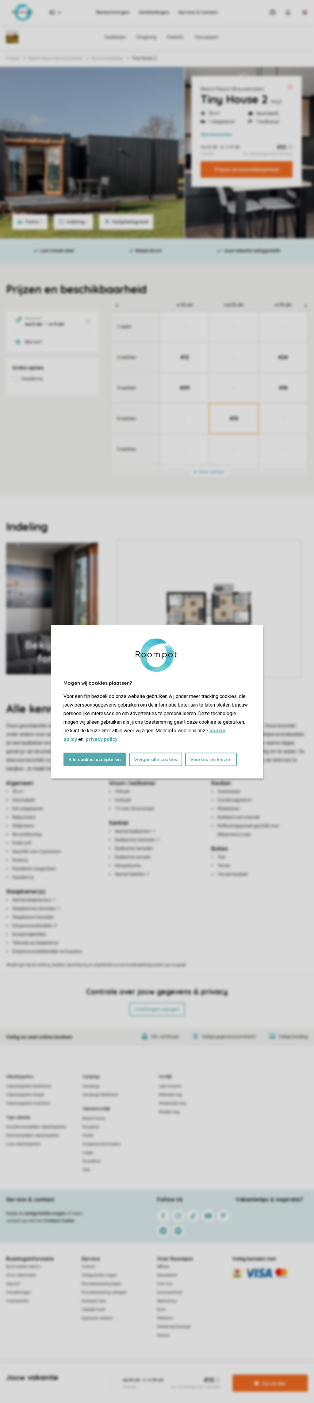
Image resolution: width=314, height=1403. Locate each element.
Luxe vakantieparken (23, 1144)
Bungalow (90, 1127)
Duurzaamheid (169, 1292)
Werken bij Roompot (174, 1327)
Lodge (87, 1153)
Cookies (150, 1373)
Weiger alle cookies (155, 759)
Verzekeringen (18, 1292)
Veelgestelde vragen (99, 1275)
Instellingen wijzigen (157, 1009)
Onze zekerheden (21, 1275)
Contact (88, 1267)
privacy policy (101, 739)
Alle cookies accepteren (95, 759)
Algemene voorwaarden (98, 1373)
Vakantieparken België (25, 1095)
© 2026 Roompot (221, 1373)
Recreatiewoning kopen (101, 1284)
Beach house (93, 1118)
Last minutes (170, 1086)
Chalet (88, 1135)
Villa (86, 1170)
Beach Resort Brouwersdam (232, 89)
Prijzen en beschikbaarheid (247, 169)
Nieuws (163, 1335)
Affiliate (163, 1267)
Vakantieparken (19, 1077)
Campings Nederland (100, 1095)
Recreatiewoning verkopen (104, 1292)
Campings (91, 1077)
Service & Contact (198, 12)
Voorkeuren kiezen (211, 759)
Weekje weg (169, 1112)
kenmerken (216, 134)
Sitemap (194, 1373)
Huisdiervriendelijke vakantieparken (36, 1127)
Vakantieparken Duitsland (28, 1103)
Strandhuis (91, 1161)
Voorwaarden (17, 1301)
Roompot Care (94, 1301)
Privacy (130, 1373)
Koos (161, 1309)
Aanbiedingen (154, 12)
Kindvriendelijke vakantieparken (32, 1135)
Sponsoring (166, 1301)
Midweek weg (170, 1095)
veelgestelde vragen (45, 1213)
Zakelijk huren (93, 1309)
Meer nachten (211, 471)
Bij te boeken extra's (23, 1267)
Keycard (13, 1284)
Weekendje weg (172, 1103)
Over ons (164, 1284)
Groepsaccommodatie (101, 1144)
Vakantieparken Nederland (28, 1086)
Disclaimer (172, 1373)
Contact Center (59, 1220)
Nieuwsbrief (167, 1275)
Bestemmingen (113, 12)
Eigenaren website (97, 1318)
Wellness (165, 1318)
